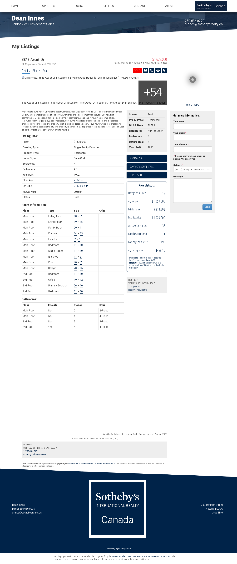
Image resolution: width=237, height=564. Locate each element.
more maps (192, 105)
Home (15, 6)
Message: (178, 176)
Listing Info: (30, 136)
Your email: (179, 132)
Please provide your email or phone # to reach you (189, 157)
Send (207, 207)
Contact (139, 6)
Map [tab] (45, 70)
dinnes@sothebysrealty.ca (204, 24)
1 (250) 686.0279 (135, 286)
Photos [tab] (36, 70)
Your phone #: (180, 144)
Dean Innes (28, 18)
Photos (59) (136, 158)
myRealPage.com (123, 548)
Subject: (177, 165)
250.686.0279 (194, 21)
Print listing (136, 175)
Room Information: (34, 205)
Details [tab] (26, 70)
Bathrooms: (29, 299)
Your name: (179, 121)
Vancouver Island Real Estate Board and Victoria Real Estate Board (91, 464)
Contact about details (142, 166)
